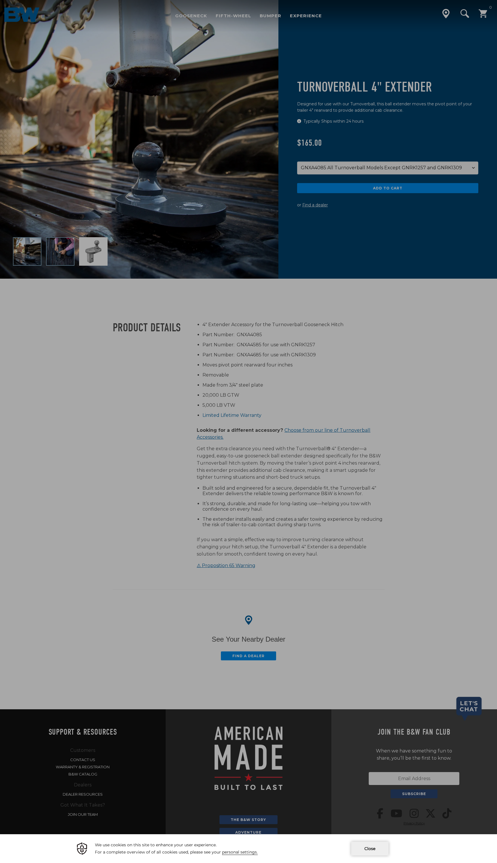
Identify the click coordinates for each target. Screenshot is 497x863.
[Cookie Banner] (248, 848)
